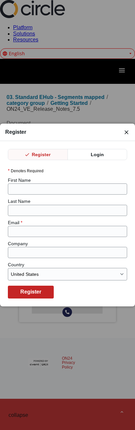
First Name (19, 180)
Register (40, 154)
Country (16, 264)
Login (97, 154)
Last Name (19, 201)
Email (15, 222)
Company (18, 243)
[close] (126, 132)
